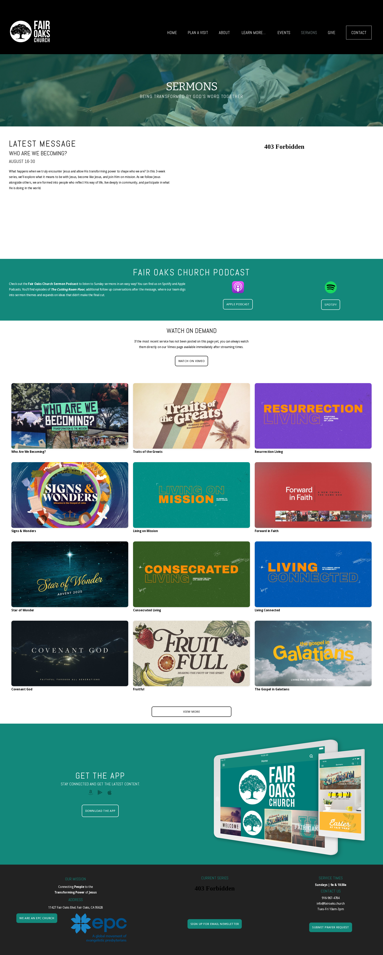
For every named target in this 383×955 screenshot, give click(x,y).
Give (331, 32)
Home (172, 32)
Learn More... (254, 32)
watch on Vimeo (191, 361)
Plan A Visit (198, 32)
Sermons (309, 32)
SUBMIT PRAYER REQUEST (330, 927)
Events (283, 32)
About (225, 32)
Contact (358, 32)
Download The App (100, 811)
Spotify (331, 304)
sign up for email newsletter (215, 924)
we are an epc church (36, 918)
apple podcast (238, 304)
